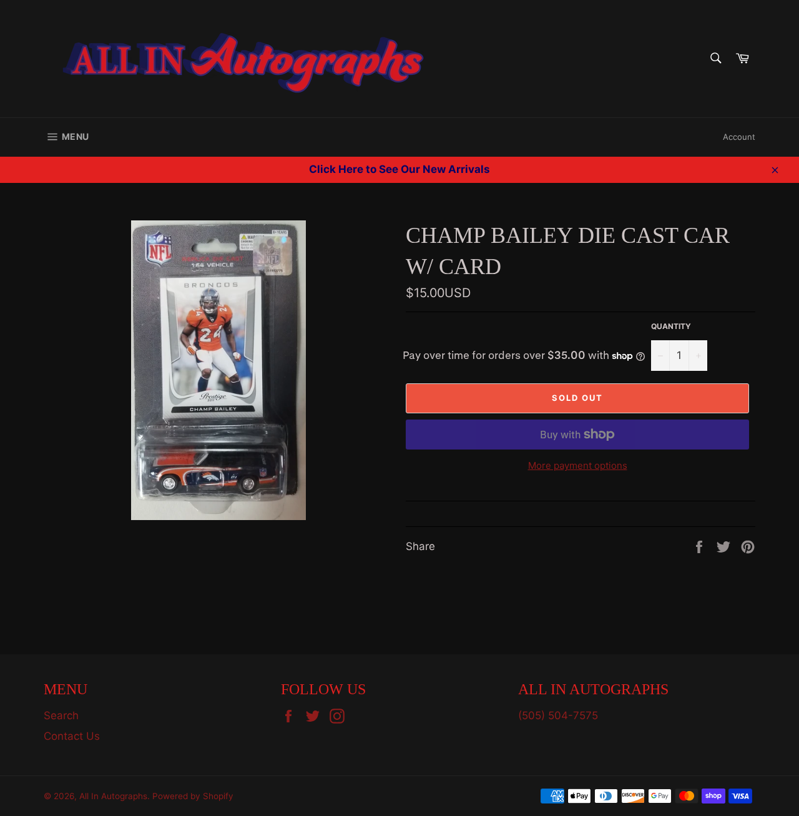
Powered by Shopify (192, 796)
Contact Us (72, 736)
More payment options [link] (577, 465)
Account (739, 137)
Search (61, 715)
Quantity (671, 326)
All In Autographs (113, 796)
